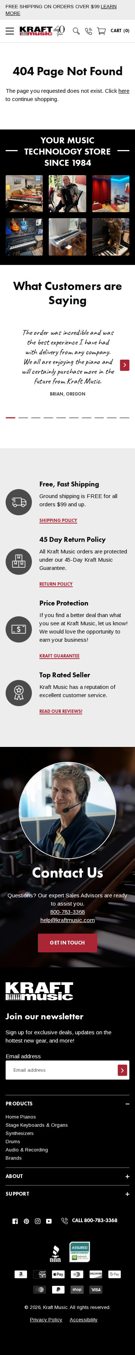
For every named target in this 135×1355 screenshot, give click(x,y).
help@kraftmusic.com (67, 920)
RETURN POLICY (56, 584)
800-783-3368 (67, 912)
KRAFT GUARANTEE (59, 656)
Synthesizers (20, 1133)
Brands (14, 1158)
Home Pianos (21, 1117)
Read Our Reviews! (60, 711)
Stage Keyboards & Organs (37, 1125)
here (123, 91)
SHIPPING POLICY (58, 521)
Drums (13, 1141)
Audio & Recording (27, 1150)
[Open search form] (76, 31)
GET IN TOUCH (67, 943)
